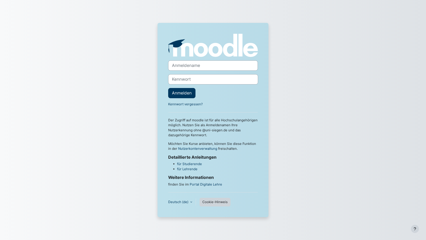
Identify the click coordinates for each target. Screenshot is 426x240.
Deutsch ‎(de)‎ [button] (178, 202)
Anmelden (182, 93)
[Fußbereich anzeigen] (415, 229)
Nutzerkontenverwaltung (197, 148)
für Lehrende (187, 169)
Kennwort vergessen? (185, 104)
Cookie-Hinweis (215, 202)
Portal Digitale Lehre (206, 184)
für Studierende (189, 164)
